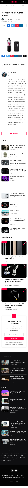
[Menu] (2, 2)
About (22, 475)
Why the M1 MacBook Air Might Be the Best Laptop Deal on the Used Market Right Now (18, 220)
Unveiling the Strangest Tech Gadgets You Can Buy (17, 392)
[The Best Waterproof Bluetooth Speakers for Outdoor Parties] (5, 433)
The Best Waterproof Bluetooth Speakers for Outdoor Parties (18, 432)
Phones (4, 241)
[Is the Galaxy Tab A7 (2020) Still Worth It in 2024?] (14, 248)
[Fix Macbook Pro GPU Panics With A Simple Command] (5, 230)
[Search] (26, 2)
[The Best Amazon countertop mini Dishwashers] (5, 401)
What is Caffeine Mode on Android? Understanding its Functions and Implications (17, 378)
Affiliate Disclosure (19, 477)
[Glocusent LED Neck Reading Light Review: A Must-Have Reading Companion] (14, 295)
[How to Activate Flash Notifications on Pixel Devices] (5, 362)
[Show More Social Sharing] (25, 25)
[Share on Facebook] (8, 25)
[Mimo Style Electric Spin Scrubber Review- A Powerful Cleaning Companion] (14, 271)
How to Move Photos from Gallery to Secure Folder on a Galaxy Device (17, 195)
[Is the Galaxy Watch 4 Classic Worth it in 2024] (5, 205)
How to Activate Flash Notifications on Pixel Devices (17, 361)
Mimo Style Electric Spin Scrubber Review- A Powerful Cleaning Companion (14, 281)
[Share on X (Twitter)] (13, 25)
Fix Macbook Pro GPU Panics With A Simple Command (17, 229)
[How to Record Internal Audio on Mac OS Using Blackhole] (5, 370)
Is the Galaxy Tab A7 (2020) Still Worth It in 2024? (14, 257)
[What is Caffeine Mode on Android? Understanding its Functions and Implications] (5, 378)
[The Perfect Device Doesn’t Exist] (5, 178)
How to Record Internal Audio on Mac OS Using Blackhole (17, 369)
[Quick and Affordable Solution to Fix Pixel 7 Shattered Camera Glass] (5, 441)
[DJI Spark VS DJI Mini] (5, 213)
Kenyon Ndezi (9, 19)
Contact (16, 475)
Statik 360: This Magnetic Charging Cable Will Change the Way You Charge (18, 408)
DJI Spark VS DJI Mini (15, 211)
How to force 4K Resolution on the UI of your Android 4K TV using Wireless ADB (18, 423)
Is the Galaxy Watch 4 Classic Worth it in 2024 (17, 203)
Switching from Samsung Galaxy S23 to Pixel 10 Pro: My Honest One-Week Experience (18, 162)
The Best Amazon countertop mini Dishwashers (17, 400)
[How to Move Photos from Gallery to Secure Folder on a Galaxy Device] (5, 195)
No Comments (6, 21)
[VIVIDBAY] (14, 2)
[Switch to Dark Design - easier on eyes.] (23, 2)
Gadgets (4, 264)
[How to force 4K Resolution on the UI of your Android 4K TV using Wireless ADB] (5, 424)
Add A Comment (14, 133)
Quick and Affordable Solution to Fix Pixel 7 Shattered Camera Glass (18, 440)
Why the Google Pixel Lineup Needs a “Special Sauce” (17, 146)
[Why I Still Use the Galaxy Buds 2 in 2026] (5, 155)
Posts (11, 475)
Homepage (5, 475)
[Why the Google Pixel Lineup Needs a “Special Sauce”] (5, 147)
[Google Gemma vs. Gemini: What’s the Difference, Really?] (5, 171)
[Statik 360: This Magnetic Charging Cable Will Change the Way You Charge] (5, 409)
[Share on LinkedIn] (21, 25)
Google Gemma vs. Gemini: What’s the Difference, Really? (18, 170)
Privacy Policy (14, 344)
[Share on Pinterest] (17, 25)
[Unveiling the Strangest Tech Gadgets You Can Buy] (5, 393)
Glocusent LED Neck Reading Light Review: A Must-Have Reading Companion (15, 305)
